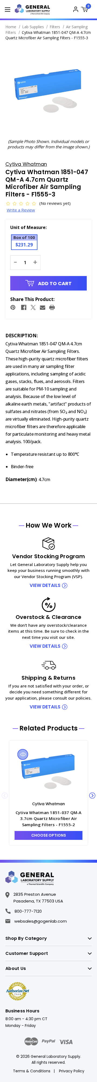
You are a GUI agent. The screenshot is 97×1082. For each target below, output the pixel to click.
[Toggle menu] (7, 9)
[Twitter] (33, 307)
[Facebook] (23, 307)
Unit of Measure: (28, 227)
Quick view (23, 754)
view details (45, 585)
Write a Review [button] (21, 210)
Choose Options (48, 835)
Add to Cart (54, 283)
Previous (4, 795)
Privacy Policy (71, 1071)
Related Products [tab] (48, 728)
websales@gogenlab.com (40, 921)
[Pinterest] (13, 307)
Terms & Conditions (31, 1071)
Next (92, 795)
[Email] (42, 307)
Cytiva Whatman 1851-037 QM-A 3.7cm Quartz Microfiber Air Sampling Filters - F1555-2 (49, 818)
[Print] (52, 307)
